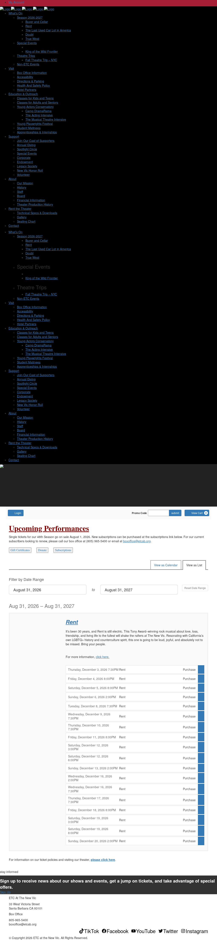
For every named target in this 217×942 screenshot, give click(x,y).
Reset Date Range (195, 588)
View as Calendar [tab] (166, 565)
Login (18, 513)
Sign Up (5, 892)
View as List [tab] (194, 565)
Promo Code (139, 513)
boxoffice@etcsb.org (137, 541)
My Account (16, 2)
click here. (102, 657)
